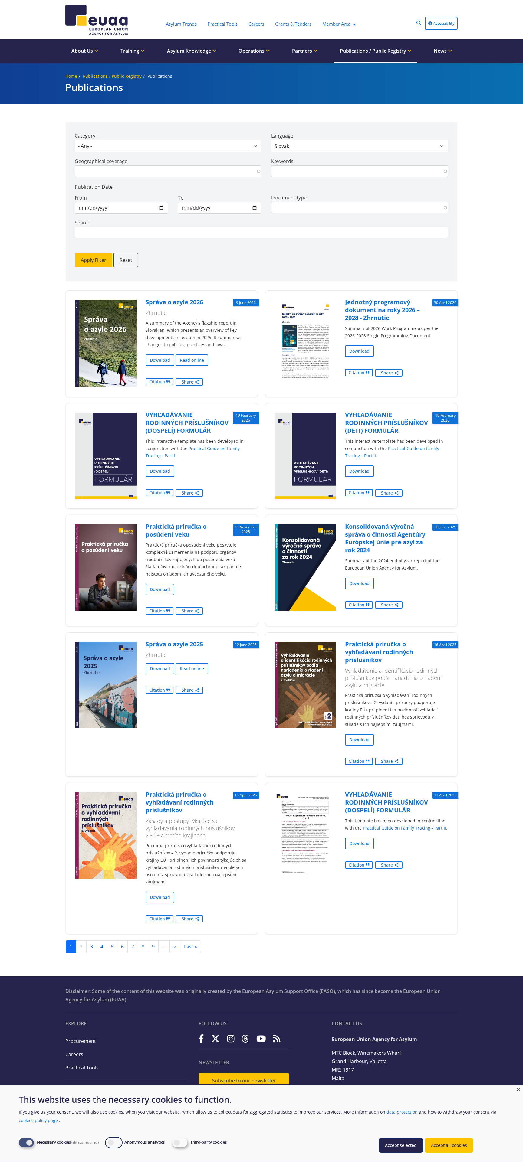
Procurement (80, 1041)
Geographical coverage (101, 161)
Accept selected (401, 1145)
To (181, 197)
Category (85, 135)
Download (160, 360)
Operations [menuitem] (252, 50)
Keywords (282, 161)
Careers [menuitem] (256, 24)
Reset (126, 260)
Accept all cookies (449, 1145)
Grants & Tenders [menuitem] (293, 24)
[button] (418, 23)
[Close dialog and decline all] (518, 1088)
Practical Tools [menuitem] (223, 24)
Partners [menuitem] (302, 50)
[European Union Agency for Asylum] (98, 20)
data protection (402, 1112)
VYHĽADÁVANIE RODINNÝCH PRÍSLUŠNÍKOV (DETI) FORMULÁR (386, 423)
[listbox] (168, 146)
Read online (192, 360)
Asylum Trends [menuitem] (181, 24)
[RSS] (277, 1038)
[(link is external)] (201, 1038)
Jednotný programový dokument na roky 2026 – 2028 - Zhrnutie (382, 310)
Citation (157, 381)
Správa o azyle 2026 (174, 302)
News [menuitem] (441, 50)
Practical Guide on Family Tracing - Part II (404, 828)
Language (282, 135)
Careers (74, 1054)
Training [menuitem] (130, 50)
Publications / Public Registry (112, 76)
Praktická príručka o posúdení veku (176, 530)
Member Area (336, 24)
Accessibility (443, 23)
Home (71, 76)
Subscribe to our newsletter (244, 1080)
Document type (289, 197)
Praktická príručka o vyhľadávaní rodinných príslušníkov (379, 652)
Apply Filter (93, 260)
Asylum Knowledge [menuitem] (189, 50)
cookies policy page (38, 1120)
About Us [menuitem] (82, 50)
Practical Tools (82, 1067)
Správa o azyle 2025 (174, 644)
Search (82, 222)
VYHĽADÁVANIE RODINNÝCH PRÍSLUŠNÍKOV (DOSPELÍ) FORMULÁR (187, 423)
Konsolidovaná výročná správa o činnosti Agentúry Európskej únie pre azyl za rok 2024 (385, 538)
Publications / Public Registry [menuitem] (373, 50)
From (81, 197)
